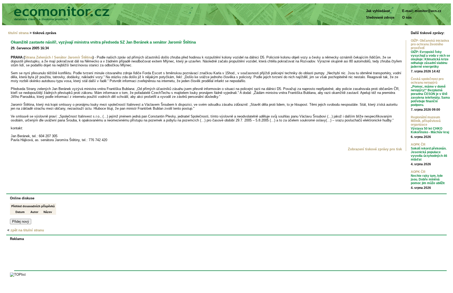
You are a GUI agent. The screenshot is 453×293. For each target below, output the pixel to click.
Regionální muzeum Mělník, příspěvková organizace (426, 120)
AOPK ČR (418, 144)
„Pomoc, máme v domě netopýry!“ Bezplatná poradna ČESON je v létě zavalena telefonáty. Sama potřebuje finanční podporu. (430, 96)
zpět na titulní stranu (27, 230)
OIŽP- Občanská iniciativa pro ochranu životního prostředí (430, 44)
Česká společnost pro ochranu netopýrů (427, 80)
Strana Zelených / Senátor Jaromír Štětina (59, 57)
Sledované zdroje (380, 17)
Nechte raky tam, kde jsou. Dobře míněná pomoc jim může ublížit (428, 179)
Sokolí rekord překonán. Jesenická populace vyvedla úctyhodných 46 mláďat (429, 154)
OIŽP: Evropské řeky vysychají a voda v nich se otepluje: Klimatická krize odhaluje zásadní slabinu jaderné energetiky (430, 59)
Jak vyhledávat (378, 11)
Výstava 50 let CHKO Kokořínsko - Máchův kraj (430, 130)
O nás (407, 17)
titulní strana (18, 33)
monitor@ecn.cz (428, 11)
